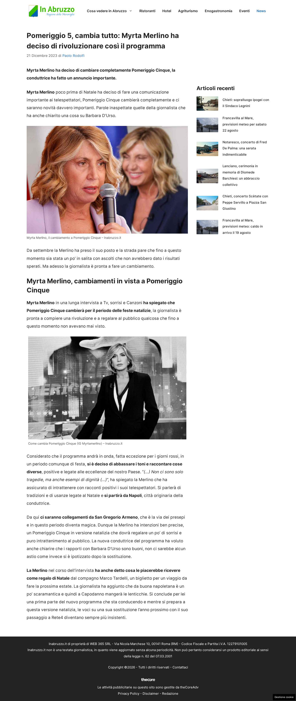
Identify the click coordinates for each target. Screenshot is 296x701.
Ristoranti (147, 11)
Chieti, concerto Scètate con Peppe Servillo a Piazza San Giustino (245, 202)
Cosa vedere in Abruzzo (107, 11)
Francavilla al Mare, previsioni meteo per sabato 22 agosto (245, 124)
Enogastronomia (218, 11)
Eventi (244, 11)
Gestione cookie (284, 697)
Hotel (166, 11)
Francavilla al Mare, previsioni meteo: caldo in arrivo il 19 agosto (243, 226)
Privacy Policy (128, 693)
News (261, 11)
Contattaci (180, 667)
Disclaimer (151, 693)
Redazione (170, 693)
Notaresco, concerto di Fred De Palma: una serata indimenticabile (245, 148)
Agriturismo (188, 11)
